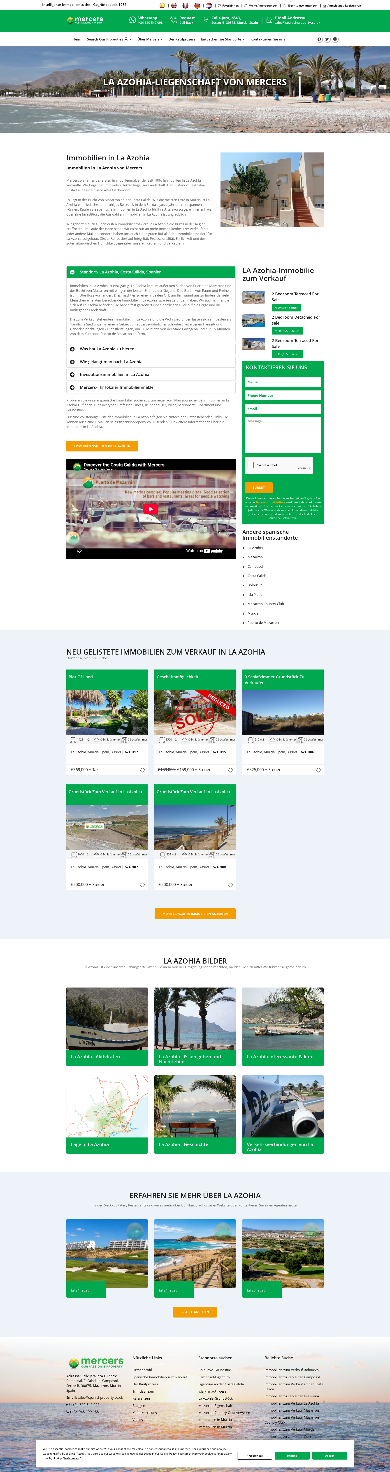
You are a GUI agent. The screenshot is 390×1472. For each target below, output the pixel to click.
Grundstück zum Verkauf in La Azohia (105, 791)
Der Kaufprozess (182, 39)
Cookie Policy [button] (168, 1453)
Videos (137, 1419)
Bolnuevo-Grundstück (215, 1370)
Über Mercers (148, 39)
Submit (259, 487)
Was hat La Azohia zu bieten (107, 348)
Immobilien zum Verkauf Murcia (290, 1429)
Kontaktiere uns (144, 1412)
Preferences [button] (71, 1458)
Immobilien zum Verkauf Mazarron (292, 1410)
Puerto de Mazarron (263, 622)
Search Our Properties (106, 39)
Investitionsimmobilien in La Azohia (114, 374)
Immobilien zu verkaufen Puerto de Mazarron (292, 1439)
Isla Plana (255, 594)
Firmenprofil (142, 1370)
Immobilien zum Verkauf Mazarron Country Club (292, 1419)
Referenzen (141, 1398)
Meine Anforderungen (263, 5)
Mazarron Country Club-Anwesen (224, 1412)
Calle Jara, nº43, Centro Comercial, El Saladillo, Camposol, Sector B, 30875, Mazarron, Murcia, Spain (94, 1383)
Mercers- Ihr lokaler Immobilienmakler (117, 387)
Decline (292, 1456)
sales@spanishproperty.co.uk (297, 22)
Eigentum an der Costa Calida (221, 1384)
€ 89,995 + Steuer (286, 308)
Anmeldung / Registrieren (344, 5)
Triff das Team (143, 1391)
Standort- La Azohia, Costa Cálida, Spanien (121, 272)
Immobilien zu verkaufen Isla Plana (292, 1396)
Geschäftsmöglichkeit (177, 676)
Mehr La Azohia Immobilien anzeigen (195, 914)
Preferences (255, 1456)
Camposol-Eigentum (214, 1377)
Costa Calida (257, 575)
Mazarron (255, 557)
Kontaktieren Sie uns (268, 39)
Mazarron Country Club (266, 603)
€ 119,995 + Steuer (287, 354)
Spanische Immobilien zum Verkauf (159, 1377)
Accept (329, 1456)
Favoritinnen (230, 5)
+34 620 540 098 (86, 1404)
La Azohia (255, 547)
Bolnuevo (255, 585)
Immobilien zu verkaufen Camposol (292, 1377)
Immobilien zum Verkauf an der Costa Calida (294, 1386)
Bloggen (138, 1405)
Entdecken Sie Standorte (221, 39)
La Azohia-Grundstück (215, 1398)
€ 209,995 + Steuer (287, 331)
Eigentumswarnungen (303, 5)
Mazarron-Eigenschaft (215, 1405)
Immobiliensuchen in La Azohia (102, 446)
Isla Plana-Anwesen (213, 1391)
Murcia (253, 613)
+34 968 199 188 (85, 1411)
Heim (77, 39)
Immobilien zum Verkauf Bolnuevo (292, 1370)
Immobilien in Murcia (215, 1419)
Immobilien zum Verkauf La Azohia (292, 1403)
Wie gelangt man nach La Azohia (111, 361)
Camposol (255, 566)
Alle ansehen (197, 1312)
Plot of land (81, 676)
